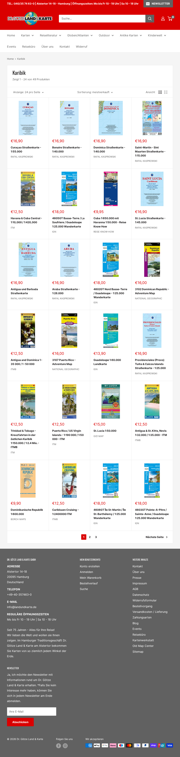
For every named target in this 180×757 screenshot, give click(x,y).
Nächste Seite (155, 537)
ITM (13, 227)
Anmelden (86, 572)
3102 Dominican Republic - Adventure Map (152, 291)
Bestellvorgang (142, 606)
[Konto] (163, 19)
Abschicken (20, 722)
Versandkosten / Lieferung (150, 612)
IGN (54, 231)
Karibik (21, 58)
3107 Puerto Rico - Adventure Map (64, 362)
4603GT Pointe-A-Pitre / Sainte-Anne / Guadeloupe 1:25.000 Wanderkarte (152, 514)
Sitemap (138, 651)
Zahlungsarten (142, 617)
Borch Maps (18, 519)
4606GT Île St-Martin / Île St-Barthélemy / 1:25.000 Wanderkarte (110, 514)
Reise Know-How (104, 231)
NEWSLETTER (161, 3)
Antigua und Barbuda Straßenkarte (24, 291)
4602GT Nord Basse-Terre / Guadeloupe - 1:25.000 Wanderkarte (110, 293)
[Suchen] (149, 18)
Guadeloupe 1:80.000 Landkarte (107, 362)
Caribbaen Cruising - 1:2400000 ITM (65, 511)
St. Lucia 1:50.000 (105, 430)
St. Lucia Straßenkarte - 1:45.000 (150, 220)
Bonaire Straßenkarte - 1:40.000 (67, 149)
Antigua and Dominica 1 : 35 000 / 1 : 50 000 (26, 362)
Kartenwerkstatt (143, 640)
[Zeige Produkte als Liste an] (166, 92)
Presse (137, 577)
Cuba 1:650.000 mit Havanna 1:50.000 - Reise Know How (110, 222)
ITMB (13, 369)
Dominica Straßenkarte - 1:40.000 (109, 149)
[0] (170, 19)
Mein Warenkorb (90, 577)
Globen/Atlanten (78, 35)
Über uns (47, 46)
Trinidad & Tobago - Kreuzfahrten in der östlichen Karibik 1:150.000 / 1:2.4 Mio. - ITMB (25, 439)
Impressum (140, 583)
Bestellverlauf (89, 583)
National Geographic (148, 298)
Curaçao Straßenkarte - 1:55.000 (26, 149)
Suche (84, 589)
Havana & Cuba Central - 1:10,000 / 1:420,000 (26, 220)
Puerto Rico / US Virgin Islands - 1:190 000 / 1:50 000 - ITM (68, 435)
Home (11, 35)
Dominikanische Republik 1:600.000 (27, 511)
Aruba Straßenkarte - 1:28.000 (66, 291)
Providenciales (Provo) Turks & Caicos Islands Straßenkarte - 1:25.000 (150, 364)
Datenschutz (141, 594)
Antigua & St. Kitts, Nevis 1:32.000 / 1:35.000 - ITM (151, 432)
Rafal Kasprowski (22, 156)
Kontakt (65, 46)
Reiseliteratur (48, 35)
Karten (25, 35)
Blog (136, 623)
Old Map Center (143, 646)
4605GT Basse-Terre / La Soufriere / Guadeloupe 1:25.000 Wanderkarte (68, 222)
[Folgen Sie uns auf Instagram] (65, 745)
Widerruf (81, 46)
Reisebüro (28, 46)
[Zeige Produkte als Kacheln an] (160, 92)
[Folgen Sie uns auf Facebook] (58, 745)
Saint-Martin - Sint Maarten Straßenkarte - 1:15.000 (150, 151)
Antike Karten (129, 35)
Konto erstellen (90, 566)
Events (11, 46)
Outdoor (104, 35)
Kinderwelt (155, 35)
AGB (135, 589)
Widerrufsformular (145, 600)
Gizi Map (99, 436)
